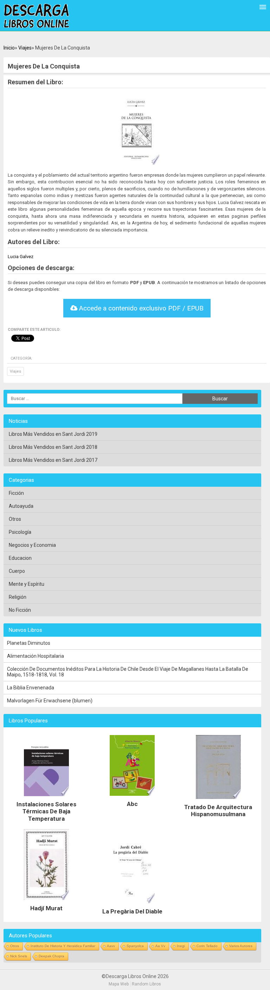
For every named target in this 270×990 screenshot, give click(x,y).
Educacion (20, 558)
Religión (17, 597)
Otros (15, 519)
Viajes (25, 48)
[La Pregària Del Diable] (132, 905)
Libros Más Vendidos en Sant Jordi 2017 (53, 460)
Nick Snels (18, 956)
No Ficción (20, 610)
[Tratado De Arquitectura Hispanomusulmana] (218, 801)
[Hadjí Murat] (46, 902)
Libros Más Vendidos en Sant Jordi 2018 (53, 447)
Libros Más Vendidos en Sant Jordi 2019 (53, 434)
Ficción (16, 493)
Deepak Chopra (51, 956)
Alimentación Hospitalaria (35, 656)
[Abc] (132, 797)
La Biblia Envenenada (30, 687)
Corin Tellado (207, 946)
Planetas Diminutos (28, 643)
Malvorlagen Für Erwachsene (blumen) (49, 700)
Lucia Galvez (20, 256)
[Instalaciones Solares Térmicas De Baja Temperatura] (46, 798)
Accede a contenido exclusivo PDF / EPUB (140, 308)
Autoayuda (21, 506)
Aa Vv (160, 946)
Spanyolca (135, 946)
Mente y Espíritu (26, 584)
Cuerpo (17, 571)
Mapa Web (119, 984)
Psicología (20, 532)
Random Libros (146, 984)
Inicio (9, 48)
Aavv (111, 946)
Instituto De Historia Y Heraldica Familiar (63, 946)
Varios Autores (240, 946)
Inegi (181, 946)
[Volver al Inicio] (36, 16)
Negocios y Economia (32, 545)
